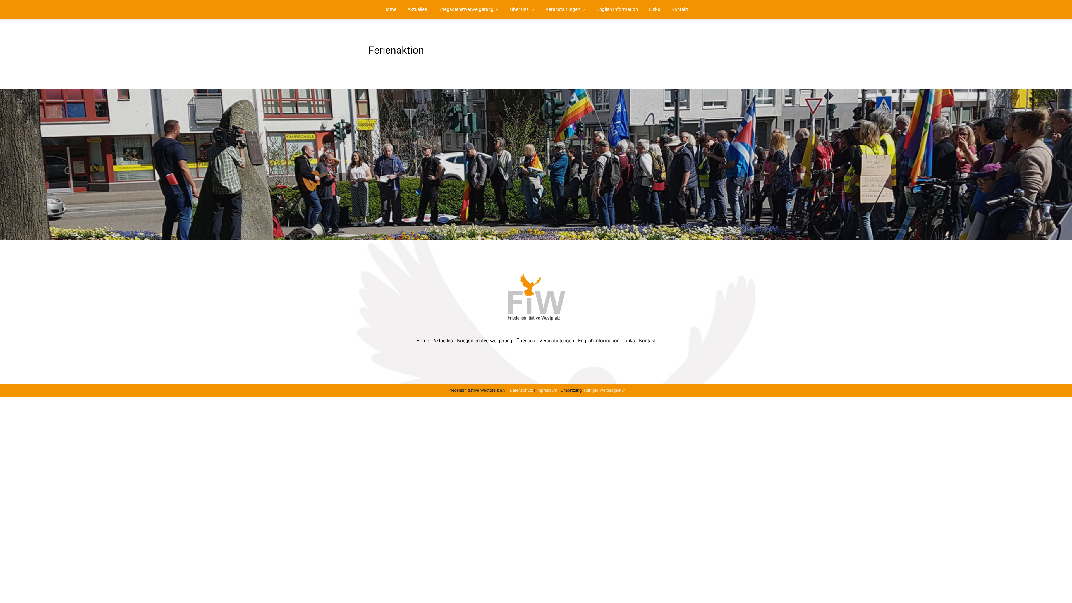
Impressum (546, 390)
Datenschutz (521, 390)
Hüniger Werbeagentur (604, 390)
